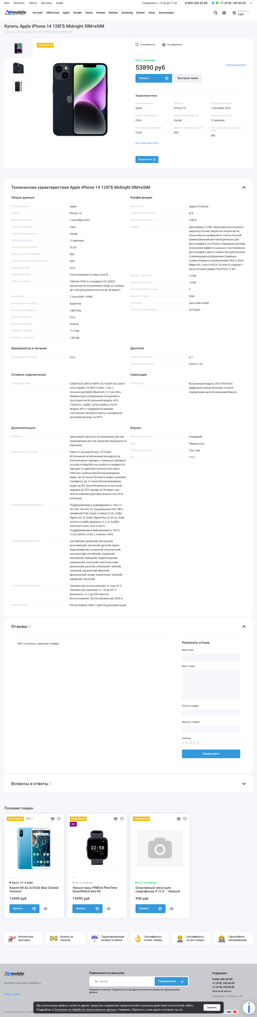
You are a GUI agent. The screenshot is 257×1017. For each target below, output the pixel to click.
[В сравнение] (52, 819)
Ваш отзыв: (188, 666)
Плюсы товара (190, 705)
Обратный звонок (221, 991)
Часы (151, 12)
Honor (89, 12)
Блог (6, 3)
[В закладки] (59, 819)
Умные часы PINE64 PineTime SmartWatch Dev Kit (94, 889)
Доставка (46, 3)
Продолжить (211, 753)
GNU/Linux (52, 12)
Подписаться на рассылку (106, 973)
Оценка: (186, 738)
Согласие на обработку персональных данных (86, 1009)
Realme (113, 12)
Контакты (19, 3)
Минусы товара (191, 722)
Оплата (33, 3)
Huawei (100, 12)
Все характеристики (146, 143)
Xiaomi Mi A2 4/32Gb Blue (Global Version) (33, 889)
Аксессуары (166, 12)
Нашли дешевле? (236, 64)
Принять (212, 1007)
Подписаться (167, 981)
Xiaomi (140, 12)
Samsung (127, 12)
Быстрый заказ (188, 78)
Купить (18, 908)
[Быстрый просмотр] (45, 908)
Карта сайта (12, 994)
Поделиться (145, 159)
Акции (59, 3)
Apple (66, 12)
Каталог (38, 12)
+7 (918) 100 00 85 (223, 987)
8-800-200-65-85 (196, 3)
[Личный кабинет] (224, 13)
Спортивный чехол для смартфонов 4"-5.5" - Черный (157, 889)
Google (77, 12)
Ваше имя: (188, 649)
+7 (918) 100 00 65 (233, 3)
